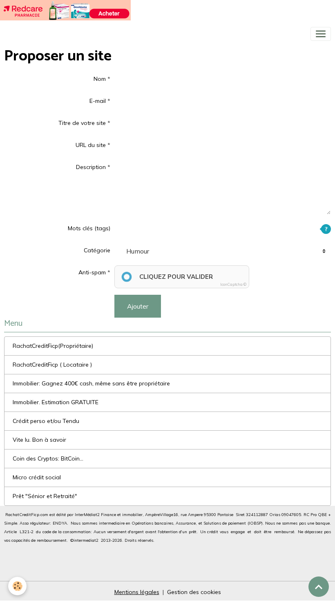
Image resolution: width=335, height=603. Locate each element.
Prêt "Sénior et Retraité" (45, 496)
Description (91, 167)
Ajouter (137, 306)
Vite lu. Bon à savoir (39, 439)
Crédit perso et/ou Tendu (46, 421)
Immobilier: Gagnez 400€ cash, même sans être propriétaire (91, 383)
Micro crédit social (37, 477)
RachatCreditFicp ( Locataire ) (52, 364)
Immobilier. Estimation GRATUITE (55, 402)
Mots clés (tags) (89, 228)
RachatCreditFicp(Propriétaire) (53, 345)
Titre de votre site (82, 123)
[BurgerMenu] (320, 34)
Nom (100, 78)
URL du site (91, 145)
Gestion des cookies (194, 592)
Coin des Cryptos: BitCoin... (48, 458)
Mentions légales (136, 592)
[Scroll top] (318, 586)
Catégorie (97, 250)
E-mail (97, 101)
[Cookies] (17, 586)
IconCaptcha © (233, 284)
